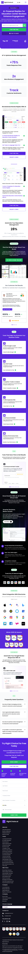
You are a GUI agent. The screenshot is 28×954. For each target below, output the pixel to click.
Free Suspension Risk (6, 876)
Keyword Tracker (5, 834)
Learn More (7, 521)
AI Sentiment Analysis (6, 857)
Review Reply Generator (7, 870)
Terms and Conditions (6, 898)
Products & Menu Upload (7, 849)
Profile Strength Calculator (7, 873)
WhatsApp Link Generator (7, 879)
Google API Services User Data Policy (10, 949)
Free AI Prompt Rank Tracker (7, 882)
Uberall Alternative (5, 890)
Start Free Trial (14, 29)
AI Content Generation (6, 840)
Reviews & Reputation (6, 831)
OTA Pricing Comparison (7, 851)
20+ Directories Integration (7, 860)
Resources (4, 901)
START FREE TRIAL (14, 153)
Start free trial (14, 766)
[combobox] (20, 2)
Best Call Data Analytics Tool (8, 864)
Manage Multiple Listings (7, 853)
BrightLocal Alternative (6, 891)
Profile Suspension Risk (6, 843)
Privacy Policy (5, 896)
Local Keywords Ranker (6, 838)
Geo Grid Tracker (5, 846)
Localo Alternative (5, 887)
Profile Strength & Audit (6, 859)
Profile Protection (5, 842)
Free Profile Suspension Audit (8, 881)
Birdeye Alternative (6, 888)
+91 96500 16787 (7, 915)
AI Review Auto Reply (6, 845)
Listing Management (6, 829)
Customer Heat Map (6, 856)
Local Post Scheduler (6, 854)
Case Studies (5, 899)
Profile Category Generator (7, 871)
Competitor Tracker (6, 848)
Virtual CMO (4, 865)
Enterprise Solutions (6, 832)
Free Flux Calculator (6, 878)
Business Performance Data (7, 862)
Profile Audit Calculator (6, 874)
